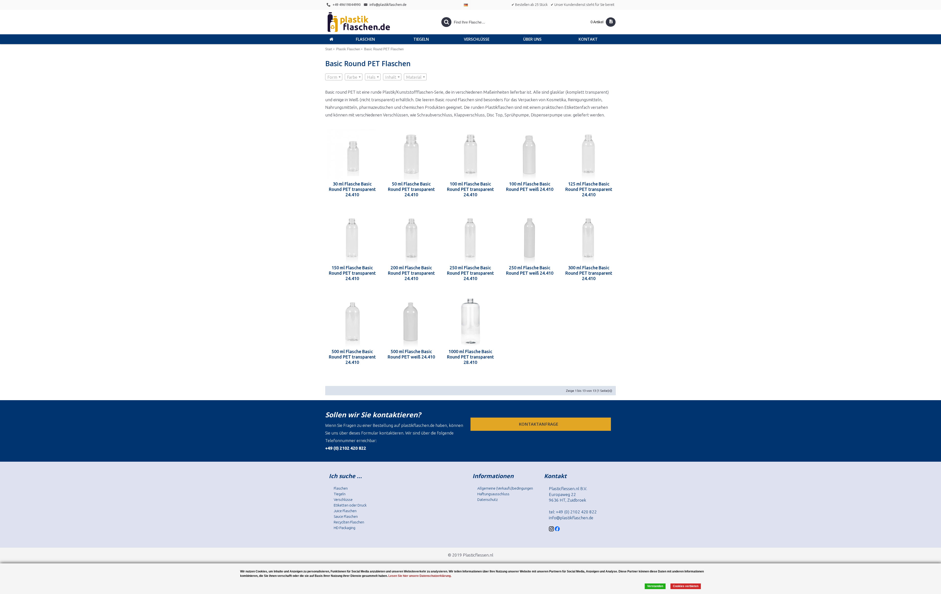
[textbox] (333, 77)
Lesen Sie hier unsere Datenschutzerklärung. (419, 576)
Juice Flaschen (345, 511)
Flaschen (341, 488)
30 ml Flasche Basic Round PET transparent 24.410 (352, 189)
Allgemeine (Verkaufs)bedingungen (505, 488)
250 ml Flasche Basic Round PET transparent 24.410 (470, 273)
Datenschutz (487, 499)
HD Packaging (344, 528)
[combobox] (333, 77)
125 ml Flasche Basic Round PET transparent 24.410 (588, 189)
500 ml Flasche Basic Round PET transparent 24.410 (352, 357)
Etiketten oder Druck (350, 505)
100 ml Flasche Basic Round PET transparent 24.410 (470, 189)
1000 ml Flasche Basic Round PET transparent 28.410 (470, 357)
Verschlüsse (343, 499)
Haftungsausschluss (493, 494)
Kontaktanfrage (539, 424)
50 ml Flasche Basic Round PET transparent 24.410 (411, 189)
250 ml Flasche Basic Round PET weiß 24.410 (529, 270)
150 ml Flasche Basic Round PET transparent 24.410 (352, 273)
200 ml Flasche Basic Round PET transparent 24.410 (411, 273)
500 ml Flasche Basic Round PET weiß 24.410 (411, 354)
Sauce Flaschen (346, 516)
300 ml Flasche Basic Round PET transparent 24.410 (588, 273)
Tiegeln (340, 494)
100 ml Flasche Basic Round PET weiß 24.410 (529, 186)
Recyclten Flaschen (349, 522)
